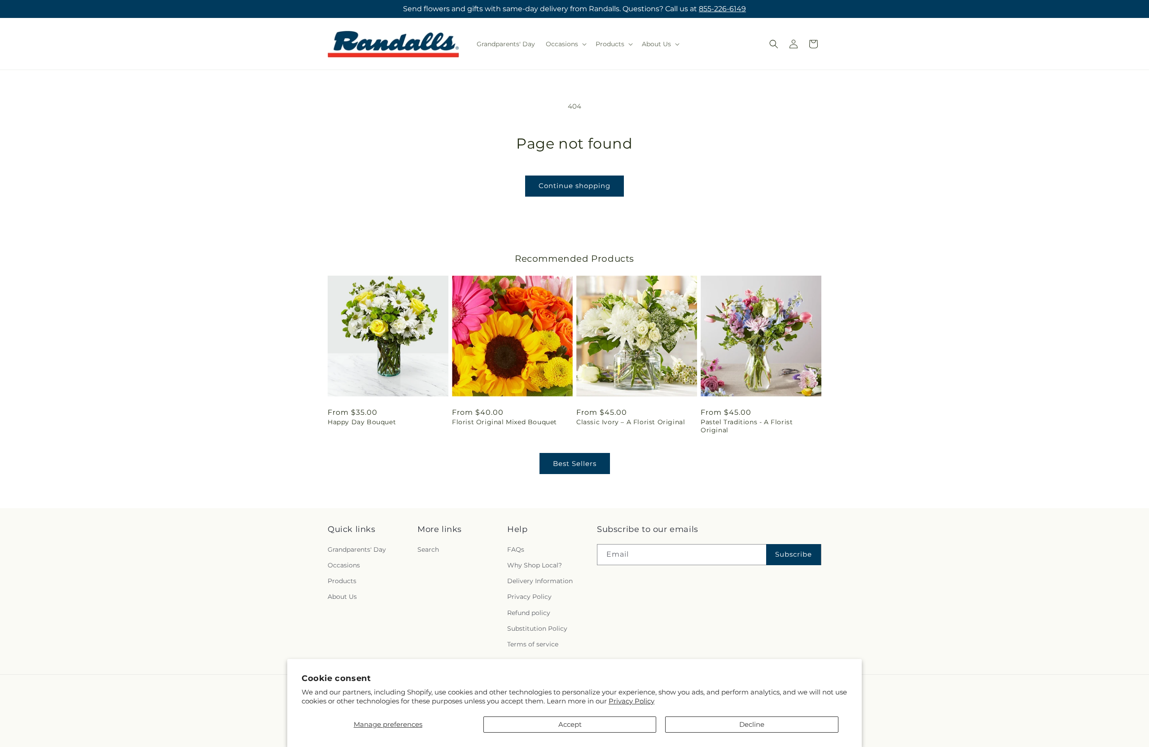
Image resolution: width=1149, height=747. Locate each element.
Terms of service (532, 644)
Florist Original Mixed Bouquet (504, 422)
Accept (570, 724)
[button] (565, 44)
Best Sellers (574, 463)
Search (428, 549)
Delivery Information (540, 580)
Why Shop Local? (534, 565)
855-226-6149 (722, 8)
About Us (342, 596)
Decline (751, 724)
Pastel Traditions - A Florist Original (747, 426)
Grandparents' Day (357, 549)
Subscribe (793, 553)
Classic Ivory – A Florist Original (630, 422)
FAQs (515, 549)
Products (342, 580)
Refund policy (528, 612)
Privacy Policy (631, 701)
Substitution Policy (537, 628)
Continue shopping (574, 185)
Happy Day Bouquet (362, 422)
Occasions (344, 565)
